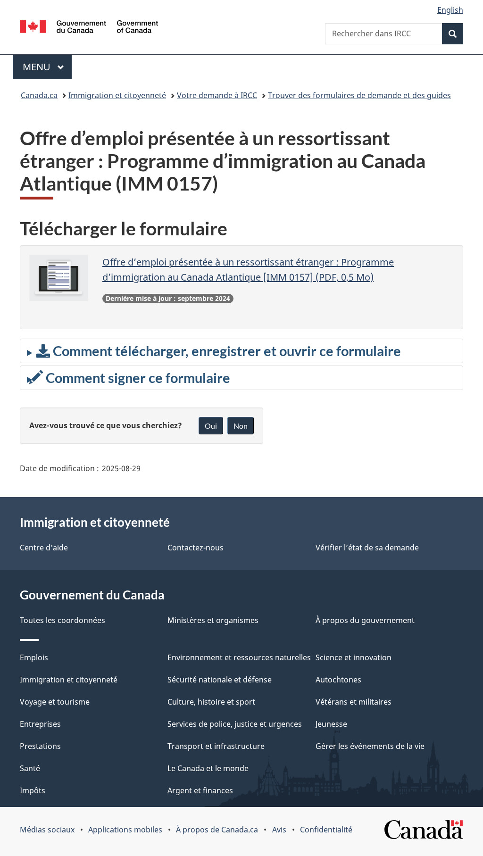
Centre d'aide (44, 547)
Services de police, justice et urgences (234, 724)
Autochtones (338, 679)
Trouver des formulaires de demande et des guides (359, 95)
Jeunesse (331, 724)
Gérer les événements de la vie (370, 746)
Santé (30, 768)
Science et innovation (353, 657)
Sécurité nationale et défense (219, 679)
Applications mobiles (125, 829)
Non (240, 425)
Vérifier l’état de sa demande (367, 547)
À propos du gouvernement (365, 620)
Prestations (40, 746)
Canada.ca (39, 95)
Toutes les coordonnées (62, 620)
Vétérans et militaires (353, 702)
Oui (211, 425)
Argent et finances (200, 790)
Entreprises (40, 724)
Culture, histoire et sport (211, 702)
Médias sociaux (47, 829)
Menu (47, 66)
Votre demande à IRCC (217, 95)
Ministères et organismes (212, 620)
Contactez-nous (195, 547)
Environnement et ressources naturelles (239, 657)
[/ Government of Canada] (89, 28)
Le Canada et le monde (208, 768)
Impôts (32, 790)
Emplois (34, 657)
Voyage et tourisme (55, 702)
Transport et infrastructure (216, 746)
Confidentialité (326, 829)
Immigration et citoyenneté (117, 95)
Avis (279, 829)
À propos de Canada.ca (217, 829)
